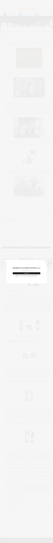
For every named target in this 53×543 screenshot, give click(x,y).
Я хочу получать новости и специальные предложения (27, 275)
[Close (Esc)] (45, 261)
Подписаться (26, 273)
